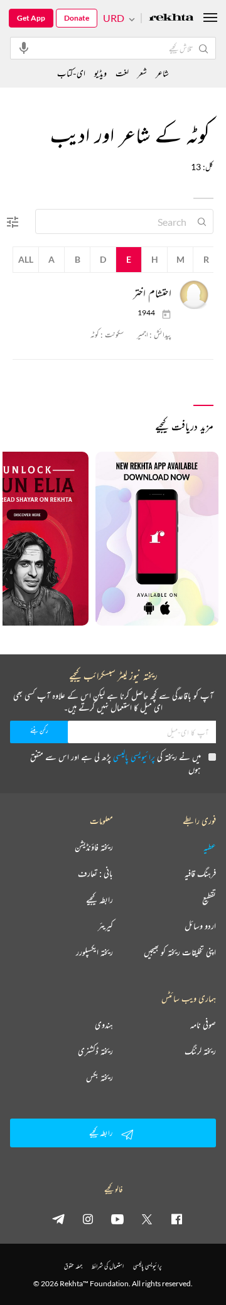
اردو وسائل (200, 926)
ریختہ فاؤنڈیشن (94, 847)
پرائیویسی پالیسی (134, 757)
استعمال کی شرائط (108, 1266)
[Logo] (171, 18)
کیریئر (105, 926)
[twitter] (147, 1219)
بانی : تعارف (95, 873)
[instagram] (88, 1219)
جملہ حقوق (73, 1266)
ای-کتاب (71, 73)
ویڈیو (100, 73)
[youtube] (117, 1219)
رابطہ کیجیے (99, 900)
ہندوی (104, 1025)
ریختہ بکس (99, 1077)
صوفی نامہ (203, 1025)
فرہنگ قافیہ (200, 873)
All (25, 259)
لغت (122, 73)
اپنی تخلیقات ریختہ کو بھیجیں (180, 952)
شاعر (162, 73)
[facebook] (176, 1219)
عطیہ (209, 847)
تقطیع (209, 900)
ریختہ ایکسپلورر (94, 952)
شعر (142, 73)
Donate (76, 18)
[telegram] (58, 1219)
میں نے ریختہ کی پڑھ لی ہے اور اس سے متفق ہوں (115, 763)
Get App (31, 18)
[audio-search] (24, 48)
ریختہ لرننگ (200, 1051)
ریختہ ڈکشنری (95, 1051)
